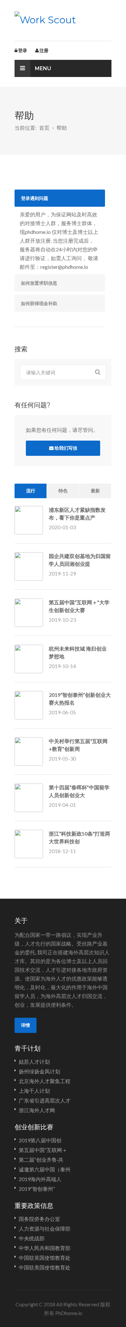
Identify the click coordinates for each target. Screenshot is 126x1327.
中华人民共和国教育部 (44, 1248)
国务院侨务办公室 (39, 1219)
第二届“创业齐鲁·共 (41, 1160)
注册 (43, 50)
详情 (25, 1025)
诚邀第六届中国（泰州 (44, 1169)
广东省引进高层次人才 (44, 1100)
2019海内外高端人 (40, 1179)
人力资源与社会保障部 (44, 1228)
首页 (44, 128)
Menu (42, 68)
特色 (63, 491)
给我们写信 (66, 448)
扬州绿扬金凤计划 (39, 1071)
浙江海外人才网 (37, 1110)
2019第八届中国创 (40, 1140)
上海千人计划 (34, 1091)
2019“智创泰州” (37, 1189)
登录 (22, 50)
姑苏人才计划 (34, 1061)
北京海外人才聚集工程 (44, 1081)
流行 (30, 491)
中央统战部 (32, 1238)
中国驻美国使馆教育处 (44, 1267)
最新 (95, 491)
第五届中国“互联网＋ (43, 1150)
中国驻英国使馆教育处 (44, 1258)
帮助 (62, 128)
